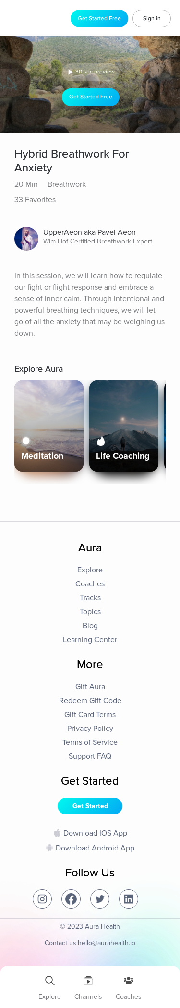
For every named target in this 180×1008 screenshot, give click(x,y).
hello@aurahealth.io (106, 943)
